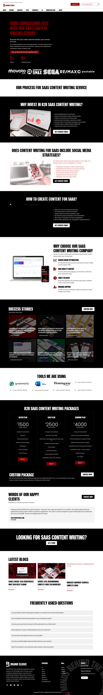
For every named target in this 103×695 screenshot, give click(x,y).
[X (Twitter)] (21, 685)
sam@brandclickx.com (87, 668)
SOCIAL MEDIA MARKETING (73, 359)
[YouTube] (18, 685)
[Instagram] (7, 685)
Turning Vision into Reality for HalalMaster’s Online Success (50, 354)
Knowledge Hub (50, 10)
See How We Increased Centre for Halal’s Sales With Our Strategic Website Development (22, 330)
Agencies (19, 10)
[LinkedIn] (14, 685)
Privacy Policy (65, 692)
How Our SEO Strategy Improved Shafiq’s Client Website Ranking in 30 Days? (21, 355)
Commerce (35, 10)
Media (63, 669)
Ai (42, 10)
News (43, 671)
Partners (63, 673)
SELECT (23, 459)
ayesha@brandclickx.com (88, 673)
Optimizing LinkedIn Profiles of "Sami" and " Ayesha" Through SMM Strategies (79, 355)
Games (44, 673)
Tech (27, 10)
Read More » (12, 589)
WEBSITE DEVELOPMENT (14, 335)
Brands (11, 10)
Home (4, 10)
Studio (63, 671)
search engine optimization (16, 359)
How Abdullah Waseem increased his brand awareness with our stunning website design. (50, 330)
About (60, 10)
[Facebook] (11, 685)
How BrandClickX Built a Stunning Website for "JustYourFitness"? (76, 330)
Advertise (84, 677)
